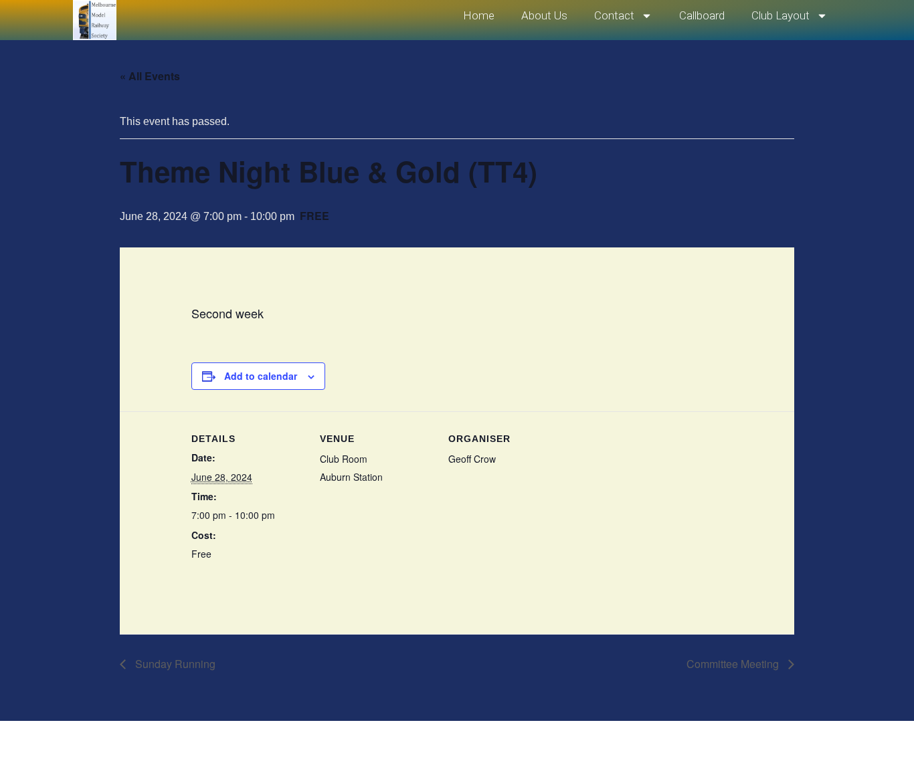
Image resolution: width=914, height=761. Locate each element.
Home (478, 15)
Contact (614, 15)
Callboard (702, 15)
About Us (544, 15)
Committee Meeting (734, 663)
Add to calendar (260, 376)
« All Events (150, 76)
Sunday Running (173, 663)
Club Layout (780, 15)
